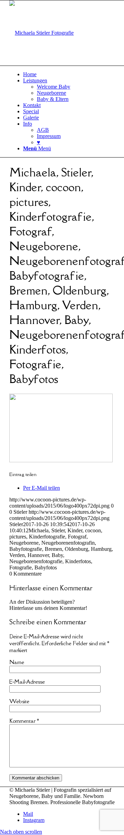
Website (19, 701)
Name (16, 662)
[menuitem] (69, 74)
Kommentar (24, 720)
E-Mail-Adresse (27, 681)
